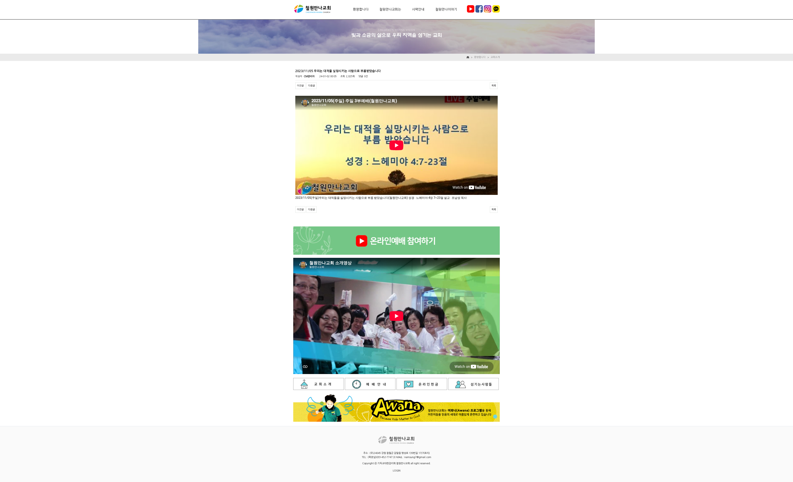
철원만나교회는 (390, 9)
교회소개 (495, 57)
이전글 (300, 85)
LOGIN (396, 470)
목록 (493, 85)
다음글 (311, 85)
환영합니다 (360, 9)
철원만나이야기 (446, 9)
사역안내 (418, 9)
